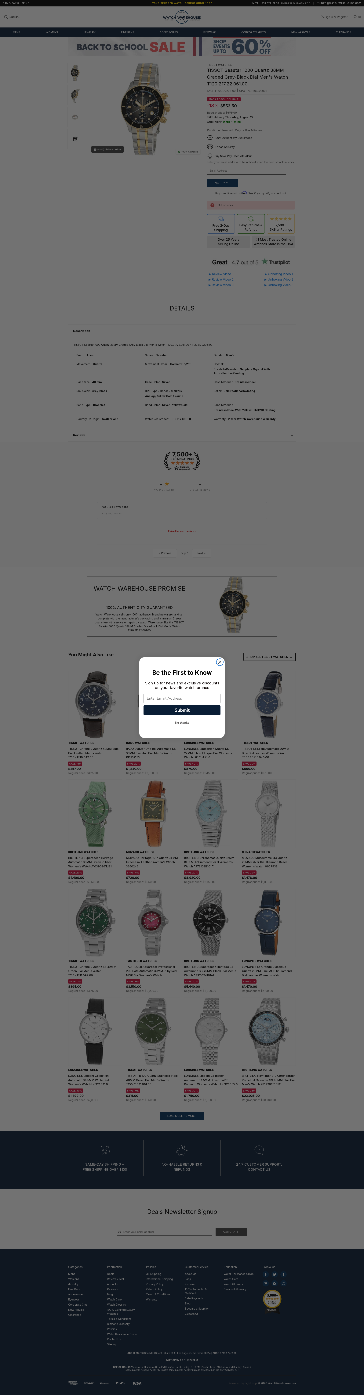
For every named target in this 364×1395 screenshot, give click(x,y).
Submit (182, 710)
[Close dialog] (220, 662)
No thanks (182, 723)
